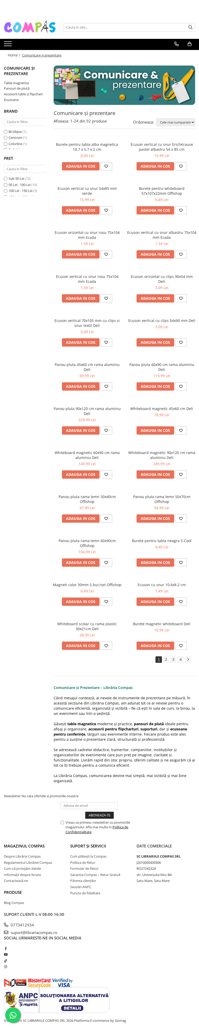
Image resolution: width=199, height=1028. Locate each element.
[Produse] (8, 45)
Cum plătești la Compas (88, 856)
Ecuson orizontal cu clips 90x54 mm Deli (162, 279)
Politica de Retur (82, 862)
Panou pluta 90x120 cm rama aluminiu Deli (87, 411)
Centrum (15, 137)
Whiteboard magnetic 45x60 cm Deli (161, 408)
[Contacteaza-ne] (176, 44)
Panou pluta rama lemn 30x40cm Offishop (87, 499)
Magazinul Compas (24, 846)
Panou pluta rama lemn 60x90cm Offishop (87, 543)
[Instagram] (5, 966)
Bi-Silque (15, 131)
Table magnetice (16, 83)
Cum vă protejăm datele (22, 868)
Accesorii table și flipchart (23, 94)
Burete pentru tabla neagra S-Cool (161, 540)
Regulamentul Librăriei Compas (28, 862)
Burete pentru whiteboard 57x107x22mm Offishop (161, 191)
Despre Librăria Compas (22, 856)
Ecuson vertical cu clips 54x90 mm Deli (161, 320)
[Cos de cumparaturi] (189, 44)
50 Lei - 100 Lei (20, 184)
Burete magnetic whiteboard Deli (161, 623)
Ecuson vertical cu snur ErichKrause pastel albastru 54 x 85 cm (162, 147)
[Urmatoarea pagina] (187, 659)
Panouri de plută (17, 88)
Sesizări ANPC (80, 887)
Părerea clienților (83, 880)
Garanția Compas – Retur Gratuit (95, 874)
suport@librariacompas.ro (33, 932)
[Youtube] (5, 954)
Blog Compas (14, 902)
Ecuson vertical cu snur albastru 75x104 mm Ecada (161, 235)
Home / (14, 55)
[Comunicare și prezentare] (124, 85)
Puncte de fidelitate (85, 893)
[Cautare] (190, 27)
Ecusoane (11, 99)
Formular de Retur (84, 868)
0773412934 (22, 925)
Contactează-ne (16, 880)
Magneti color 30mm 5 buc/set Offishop (87, 584)
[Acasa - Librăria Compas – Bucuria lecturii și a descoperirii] (30, 27)
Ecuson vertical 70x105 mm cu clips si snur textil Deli (87, 323)
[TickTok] (5, 960)
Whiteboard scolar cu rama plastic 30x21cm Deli (87, 626)
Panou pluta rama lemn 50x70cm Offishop (161, 499)
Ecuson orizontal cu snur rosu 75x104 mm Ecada (87, 235)
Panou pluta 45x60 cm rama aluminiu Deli (87, 367)
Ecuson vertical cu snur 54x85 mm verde (87, 191)
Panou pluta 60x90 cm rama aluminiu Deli (161, 367)
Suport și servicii (88, 846)
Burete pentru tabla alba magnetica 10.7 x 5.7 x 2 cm (87, 147)
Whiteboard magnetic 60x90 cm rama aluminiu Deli (87, 455)
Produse (13, 892)
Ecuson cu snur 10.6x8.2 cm (162, 584)
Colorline (15, 143)
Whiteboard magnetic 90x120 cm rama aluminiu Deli (161, 455)
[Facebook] (5, 948)
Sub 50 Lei (16, 178)
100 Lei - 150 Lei (20, 190)
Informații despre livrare (22, 874)
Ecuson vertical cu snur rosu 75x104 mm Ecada (87, 279)
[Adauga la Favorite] (106, 166)
